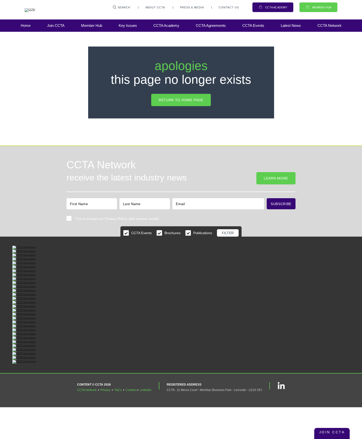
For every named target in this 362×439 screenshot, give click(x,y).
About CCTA (155, 7)
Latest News (291, 25)
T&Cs (118, 390)
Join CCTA (56, 25)
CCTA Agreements (211, 25)
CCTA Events (253, 25)
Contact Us (229, 7)
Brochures (173, 233)
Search (124, 7)
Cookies (131, 390)
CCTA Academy (276, 7)
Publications (202, 233)
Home (26, 25)
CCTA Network (329, 25)
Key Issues (128, 25)
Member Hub (322, 7)
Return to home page (181, 100)
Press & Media (192, 7)
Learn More (276, 178)
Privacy (105, 390)
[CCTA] (49, 10)
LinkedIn (145, 390)
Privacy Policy (116, 219)
